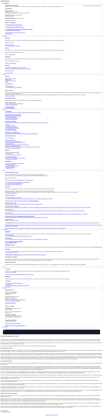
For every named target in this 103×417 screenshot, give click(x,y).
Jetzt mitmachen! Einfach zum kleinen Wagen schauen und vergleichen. (19, 180)
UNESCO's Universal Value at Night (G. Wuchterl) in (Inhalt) (29, 198)
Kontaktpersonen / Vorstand (10, 78)
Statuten (6, 81)
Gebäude (7, 48)
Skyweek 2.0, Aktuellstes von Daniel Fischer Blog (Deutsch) (17, 285)
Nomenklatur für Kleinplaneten (12, 126)
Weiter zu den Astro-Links (11, 272)
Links (4, 266)
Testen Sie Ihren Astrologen (11, 159)
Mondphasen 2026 (9, 168)
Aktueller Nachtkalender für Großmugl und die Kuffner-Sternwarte (19, 236)
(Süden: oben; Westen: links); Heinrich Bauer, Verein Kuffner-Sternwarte (26, 254)
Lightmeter (7, 186)
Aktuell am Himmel (10, 234)
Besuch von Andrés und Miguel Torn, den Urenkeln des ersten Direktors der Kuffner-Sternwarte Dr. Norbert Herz (26, 122)
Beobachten (5, 229)
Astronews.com (9, 284)
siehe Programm (22, 299)
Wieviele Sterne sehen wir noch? (11, 172)
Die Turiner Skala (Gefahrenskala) (12, 128)
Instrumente (7, 56)
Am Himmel (7, 231)
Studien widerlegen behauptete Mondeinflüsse (15, 163)
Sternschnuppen (8, 238)
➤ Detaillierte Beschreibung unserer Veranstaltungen (15, 32)
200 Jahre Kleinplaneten (10, 129)
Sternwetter (7, 249)
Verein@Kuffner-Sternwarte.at (14, 300)
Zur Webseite (49, 260)
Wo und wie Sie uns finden (10, 80)
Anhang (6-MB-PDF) (14, 226)
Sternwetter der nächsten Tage (12, 252)
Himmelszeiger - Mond (9, 244)
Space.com (8, 286)
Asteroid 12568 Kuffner (10, 125)
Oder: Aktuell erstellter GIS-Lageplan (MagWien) (15, 325)
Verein (4, 74)
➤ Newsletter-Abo (8, 33)
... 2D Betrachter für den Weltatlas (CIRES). (14, 183)
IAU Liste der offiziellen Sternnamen (13, 148)
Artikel (4, 109)
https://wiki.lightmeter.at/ (12, 193)
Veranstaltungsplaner (10, 86)
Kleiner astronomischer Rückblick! (12, 152)
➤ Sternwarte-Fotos (9, 73)
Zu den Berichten (38, 100)
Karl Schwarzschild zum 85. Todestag (13, 154)
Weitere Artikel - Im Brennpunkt (51, 414)
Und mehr (67, 278)
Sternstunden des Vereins (10, 98)
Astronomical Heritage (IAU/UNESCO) (14, 197)
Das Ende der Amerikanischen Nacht (12, 132)
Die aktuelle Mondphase (10, 166)
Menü (4, 1)
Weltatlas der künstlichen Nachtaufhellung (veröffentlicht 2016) (18, 182)
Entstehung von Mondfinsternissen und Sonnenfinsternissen (17, 144)
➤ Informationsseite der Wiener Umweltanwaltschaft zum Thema (21, 200)
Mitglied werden (8, 79)
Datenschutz (13, 302)
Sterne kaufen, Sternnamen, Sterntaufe (13, 145)
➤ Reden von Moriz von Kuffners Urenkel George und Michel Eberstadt (13, 116)
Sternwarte (5, 36)
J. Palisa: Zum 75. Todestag (11, 130)
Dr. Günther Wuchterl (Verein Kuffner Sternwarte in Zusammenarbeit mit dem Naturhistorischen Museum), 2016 (26, 217)
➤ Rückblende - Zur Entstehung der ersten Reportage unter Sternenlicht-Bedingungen (21, 133)
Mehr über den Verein (10, 95)
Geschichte (7, 38)
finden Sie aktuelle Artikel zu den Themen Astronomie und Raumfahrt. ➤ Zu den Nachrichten (23, 112)
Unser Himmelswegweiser (97, 247)
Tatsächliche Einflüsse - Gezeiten (12, 165)
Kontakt (4, 287)
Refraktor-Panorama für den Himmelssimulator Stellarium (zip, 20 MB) (19, 274)
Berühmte (7, 65)
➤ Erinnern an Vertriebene (10, 121)
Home (8, 1)
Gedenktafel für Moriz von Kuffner (13, 45)
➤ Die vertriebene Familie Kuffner (11, 118)
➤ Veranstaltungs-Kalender (10, 20)
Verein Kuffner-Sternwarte (5, 411)
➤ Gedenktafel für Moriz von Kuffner (13, 114)
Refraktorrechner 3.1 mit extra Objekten (14, 87)
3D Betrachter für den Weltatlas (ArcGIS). (14, 184)
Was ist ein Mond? (9, 143)
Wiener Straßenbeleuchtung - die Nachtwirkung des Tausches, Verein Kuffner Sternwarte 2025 (24, 204)
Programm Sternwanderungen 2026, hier (13, 30)
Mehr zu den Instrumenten (11, 63)
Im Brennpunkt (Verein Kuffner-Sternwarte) (14, 283)
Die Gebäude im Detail (10, 54)
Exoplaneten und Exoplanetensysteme (13, 141)
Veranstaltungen (6, 3)
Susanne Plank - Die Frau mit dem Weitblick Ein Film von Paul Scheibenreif (14, 104)
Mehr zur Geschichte (10, 44)
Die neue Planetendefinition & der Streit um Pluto (15, 142)
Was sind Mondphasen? (10, 164)
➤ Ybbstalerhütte (82, 264)
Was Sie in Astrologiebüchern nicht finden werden (15, 157)
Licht (4, 170)
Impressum (7, 302)
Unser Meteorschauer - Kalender (41, 239)
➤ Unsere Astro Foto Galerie (11, 242)
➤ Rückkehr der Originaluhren (11, 119)
